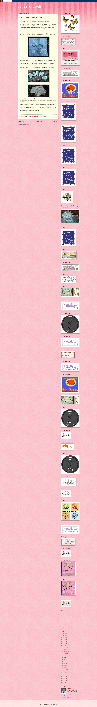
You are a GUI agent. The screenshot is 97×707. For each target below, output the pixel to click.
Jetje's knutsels (30, 6)
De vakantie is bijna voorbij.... (32, 17)
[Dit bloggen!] (42, 116)
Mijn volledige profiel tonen (66, 697)
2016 (63, 672)
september (66, 651)
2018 (63, 643)
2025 (63, 629)
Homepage (39, 121)
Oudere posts (55, 121)
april (65, 663)
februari (65, 667)
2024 (63, 631)
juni (64, 659)
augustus (65, 653)
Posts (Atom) (26, 124)
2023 (63, 633)
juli (64, 657)
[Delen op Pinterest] (45, 116)
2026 (63, 627)
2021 (63, 637)
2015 (63, 674)
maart (65, 665)
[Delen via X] (43, 116)
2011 (63, 682)
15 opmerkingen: (35, 116)
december (65, 647)
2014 (63, 676)
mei (64, 661)
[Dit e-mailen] (40, 116)
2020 (63, 639)
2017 (63, 645)
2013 (63, 678)
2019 (63, 641)
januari (65, 669)
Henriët (69, 688)
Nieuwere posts (22, 121)
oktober (65, 649)
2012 (63, 680)
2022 (63, 635)
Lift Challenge (39, 33)
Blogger (56, 704)
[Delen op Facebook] (44, 116)
